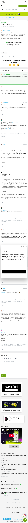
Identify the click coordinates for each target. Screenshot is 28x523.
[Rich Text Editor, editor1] (14, 366)
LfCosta (4, 144)
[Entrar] (2, 9)
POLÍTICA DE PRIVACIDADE (19, 507)
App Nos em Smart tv (5, 460)
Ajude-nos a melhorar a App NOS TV (8, 469)
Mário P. (4, 207)
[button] (1, 6)
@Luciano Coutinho (16, 122)
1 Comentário (4, 486)
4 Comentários (4, 490)
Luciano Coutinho (6, 102)
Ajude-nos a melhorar (5, 471)
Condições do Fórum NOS (8, 502)
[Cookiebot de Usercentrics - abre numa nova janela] (21, 246)
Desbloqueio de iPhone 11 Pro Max (8, 488)
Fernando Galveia (6, 30)
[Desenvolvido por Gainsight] (14, 500)
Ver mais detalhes (20, 268)
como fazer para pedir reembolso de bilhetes (10, 484)
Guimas (4, 171)
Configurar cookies (13, 275)
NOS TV (2, 458)
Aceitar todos (14, 272)
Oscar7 (4, 74)
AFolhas (4, 86)
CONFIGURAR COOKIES (15, 510)
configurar (4, 52)
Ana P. (4, 288)
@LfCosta (5, 210)
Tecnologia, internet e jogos (8, 17)
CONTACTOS (8, 507)
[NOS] (4, 2)
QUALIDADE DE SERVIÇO (15, 512)
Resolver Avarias (4, 476)
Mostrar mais (14, 446)
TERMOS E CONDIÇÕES (11, 515)
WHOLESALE (21, 515)
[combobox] (14, 9)
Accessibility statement (20, 502)
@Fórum (8, 128)
